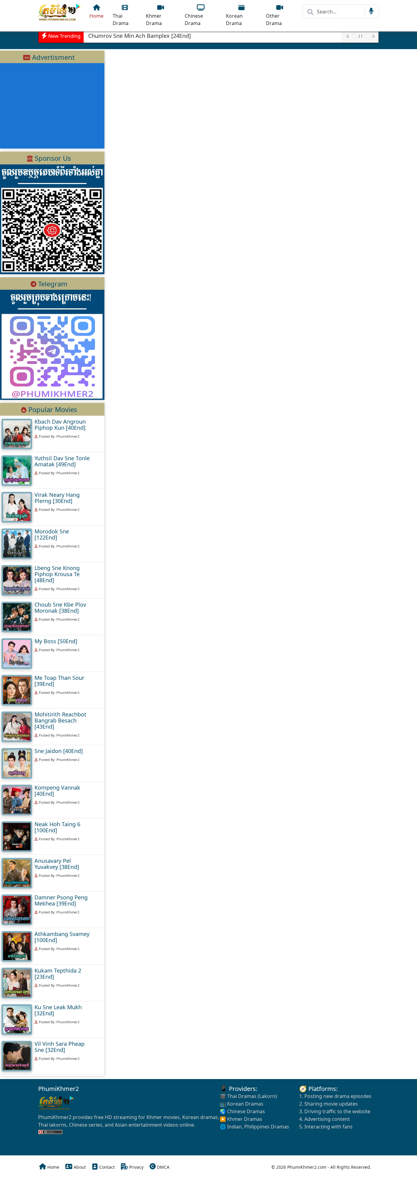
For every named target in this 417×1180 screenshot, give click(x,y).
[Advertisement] (52, 106)
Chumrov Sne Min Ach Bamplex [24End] (139, 35)
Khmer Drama (154, 20)
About (79, 1167)
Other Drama (274, 20)
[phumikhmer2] (59, 12)
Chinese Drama (194, 20)
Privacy (135, 1167)
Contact (106, 1167)
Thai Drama (121, 20)
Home (96, 16)
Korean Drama (234, 20)
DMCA (162, 1167)
